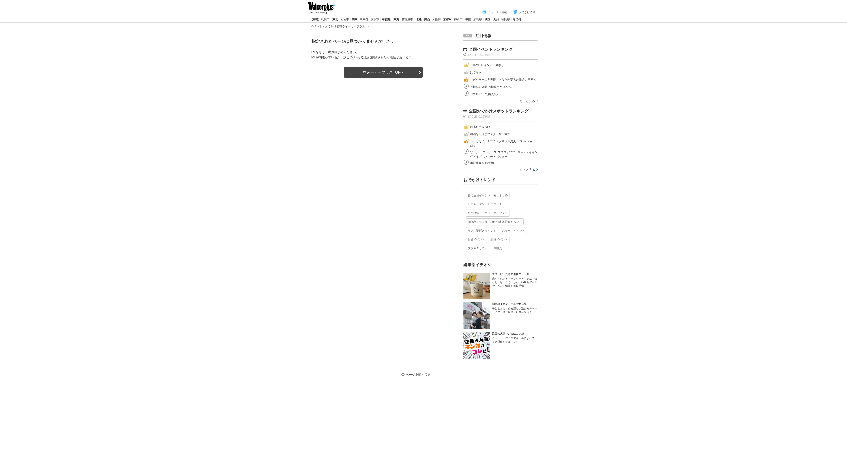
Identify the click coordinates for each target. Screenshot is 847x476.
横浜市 (375, 19)
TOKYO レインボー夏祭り (487, 65)
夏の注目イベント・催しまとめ (488, 195)
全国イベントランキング (491, 49)
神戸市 (458, 19)
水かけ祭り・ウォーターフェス (488, 213)
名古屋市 (407, 19)
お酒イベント (476, 239)
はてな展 (476, 72)
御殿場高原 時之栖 (482, 163)
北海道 (314, 19)
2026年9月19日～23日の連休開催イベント (495, 221)
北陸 (419, 19)
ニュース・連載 (497, 12)
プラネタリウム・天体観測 (485, 248)
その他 (517, 19)
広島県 (477, 19)
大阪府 (436, 19)
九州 (496, 19)
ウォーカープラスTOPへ (383, 72)
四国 (488, 19)
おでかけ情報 (527, 12)
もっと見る (527, 100)
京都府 (447, 19)
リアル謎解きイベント (482, 230)
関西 (427, 19)
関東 (355, 19)
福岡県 (505, 19)
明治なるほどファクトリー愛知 (490, 134)
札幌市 (325, 19)
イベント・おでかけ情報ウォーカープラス (338, 26)
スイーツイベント (513, 230)
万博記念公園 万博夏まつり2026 (491, 87)
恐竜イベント (499, 239)
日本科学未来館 (480, 126)
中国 (468, 19)
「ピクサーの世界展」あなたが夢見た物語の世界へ (503, 79)
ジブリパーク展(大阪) (484, 94)
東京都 (364, 19)
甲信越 (386, 19)
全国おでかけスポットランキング (498, 111)
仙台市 (344, 19)
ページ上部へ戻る (418, 374)
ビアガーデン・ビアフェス (485, 204)
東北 (335, 19)
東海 (396, 19)
